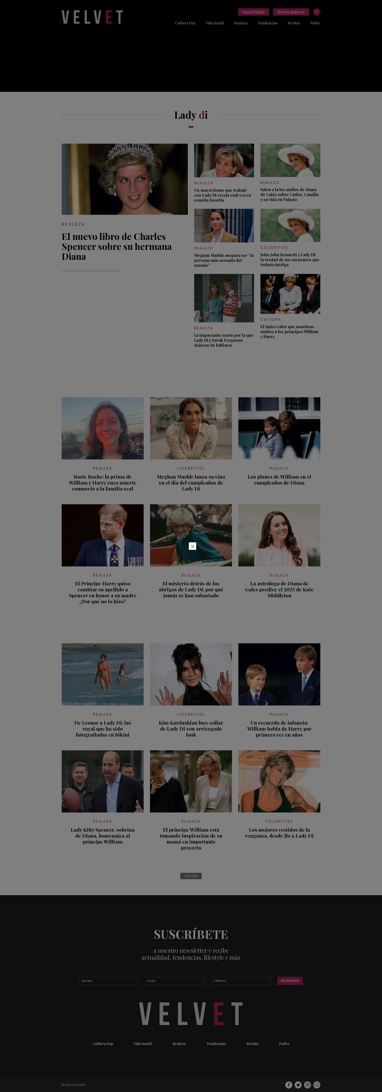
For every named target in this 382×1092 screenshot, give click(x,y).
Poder (315, 23)
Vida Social (215, 23)
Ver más (191, 876)
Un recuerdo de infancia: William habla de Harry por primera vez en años (279, 729)
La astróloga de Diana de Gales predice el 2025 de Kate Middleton (279, 589)
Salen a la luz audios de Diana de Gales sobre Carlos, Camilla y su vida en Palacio (289, 194)
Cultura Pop (185, 23)
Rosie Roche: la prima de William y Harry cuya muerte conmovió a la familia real (102, 483)
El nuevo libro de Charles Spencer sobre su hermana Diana (117, 246)
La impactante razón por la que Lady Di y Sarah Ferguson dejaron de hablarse (223, 340)
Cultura (270, 319)
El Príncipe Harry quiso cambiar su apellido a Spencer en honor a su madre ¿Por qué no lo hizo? (102, 592)
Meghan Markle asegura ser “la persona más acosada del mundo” (224, 260)
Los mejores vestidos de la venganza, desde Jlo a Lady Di (279, 833)
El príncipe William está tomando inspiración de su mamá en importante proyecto (191, 839)
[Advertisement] (191, 64)
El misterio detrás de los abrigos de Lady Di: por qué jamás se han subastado (191, 589)
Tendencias (267, 23)
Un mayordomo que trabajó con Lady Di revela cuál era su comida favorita (222, 194)
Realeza (241, 23)
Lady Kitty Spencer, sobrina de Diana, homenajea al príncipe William (103, 836)
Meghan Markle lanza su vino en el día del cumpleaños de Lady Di (191, 483)
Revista (294, 23)
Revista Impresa (291, 12)
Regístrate (290, 981)
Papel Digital (253, 12)
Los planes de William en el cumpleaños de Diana (279, 480)
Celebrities (274, 247)
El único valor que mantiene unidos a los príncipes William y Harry (289, 331)
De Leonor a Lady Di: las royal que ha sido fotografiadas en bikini (102, 729)
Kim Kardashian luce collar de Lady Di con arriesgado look (191, 729)
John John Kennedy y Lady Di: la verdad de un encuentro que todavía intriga (289, 259)
